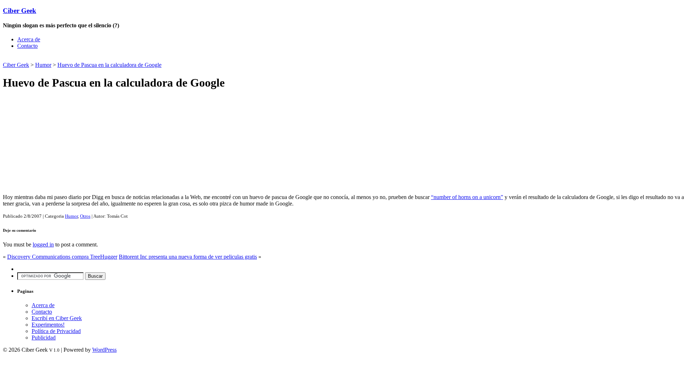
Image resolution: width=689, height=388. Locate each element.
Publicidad (44, 337)
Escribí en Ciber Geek (57, 318)
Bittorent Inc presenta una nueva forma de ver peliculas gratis (188, 257)
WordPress (104, 350)
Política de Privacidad (56, 331)
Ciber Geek (19, 10)
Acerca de (28, 39)
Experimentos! (48, 325)
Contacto (27, 46)
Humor (43, 65)
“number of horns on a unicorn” (467, 197)
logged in (43, 244)
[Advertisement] (87, 57)
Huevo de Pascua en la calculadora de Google (109, 65)
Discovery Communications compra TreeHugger (62, 257)
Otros (85, 216)
